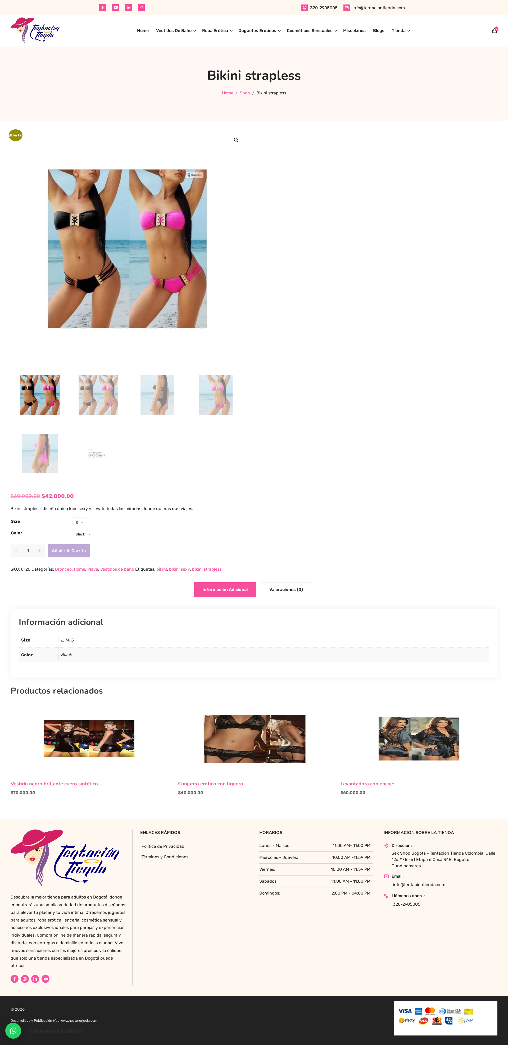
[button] (236, 140)
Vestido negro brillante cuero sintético (54, 784)
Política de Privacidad (163, 846)
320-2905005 (324, 7)
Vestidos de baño (117, 569)
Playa (92, 569)
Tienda (399, 30)
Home (143, 30)
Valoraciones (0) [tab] (286, 589)
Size (15, 521)
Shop (245, 92)
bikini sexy (179, 569)
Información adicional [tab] (225, 589)
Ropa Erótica (215, 30)
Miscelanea (354, 30)
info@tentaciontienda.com (378, 7)
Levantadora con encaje (367, 784)
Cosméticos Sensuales (310, 30)
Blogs (378, 30)
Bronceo (63, 569)
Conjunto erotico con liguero (210, 784)
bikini (161, 569)
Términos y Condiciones (165, 856)
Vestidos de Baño (174, 30)
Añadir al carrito (69, 550)
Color (16, 532)
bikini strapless (207, 569)
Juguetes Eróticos (257, 30)
